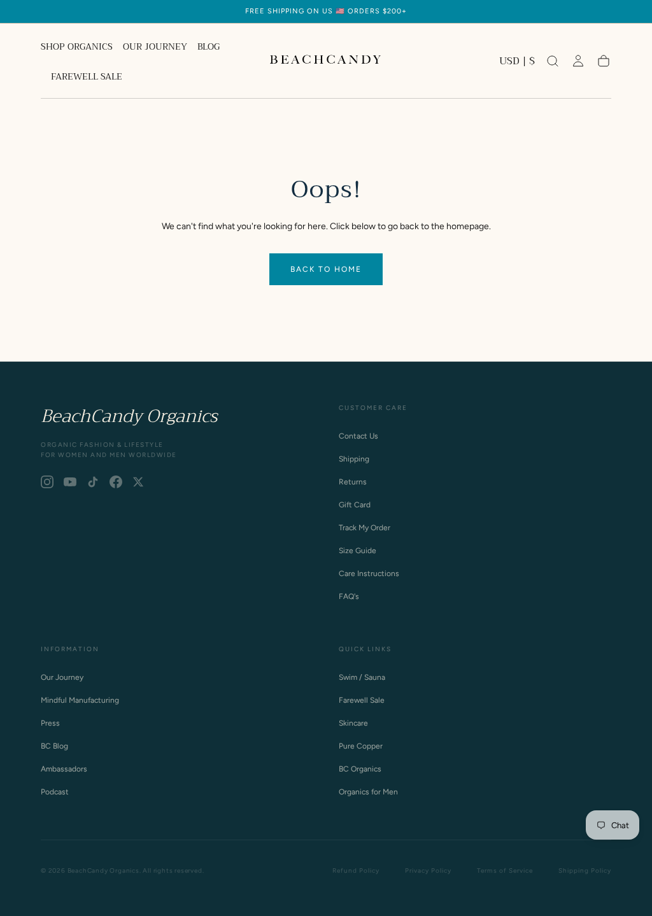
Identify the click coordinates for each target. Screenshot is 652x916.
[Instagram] (47, 482)
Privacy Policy (428, 870)
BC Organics (360, 769)
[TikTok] (93, 482)
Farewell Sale (362, 700)
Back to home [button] (326, 269)
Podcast (55, 791)
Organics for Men (368, 791)
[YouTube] (70, 482)
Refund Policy (355, 870)
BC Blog (54, 746)
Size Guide (357, 550)
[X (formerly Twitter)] (138, 482)
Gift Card (355, 504)
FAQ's (349, 596)
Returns (353, 481)
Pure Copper (361, 746)
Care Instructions (369, 573)
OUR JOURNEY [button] (155, 47)
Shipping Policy (584, 870)
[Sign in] (578, 61)
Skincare (353, 723)
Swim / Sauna (362, 677)
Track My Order (364, 527)
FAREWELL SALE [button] (86, 77)
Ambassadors (64, 769)
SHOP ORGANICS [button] (77, 47)
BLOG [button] (208, 47)
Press (50, 723)
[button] (517, 63)
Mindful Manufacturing (80, 700)
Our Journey (62, 677)
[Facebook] (116, 482)
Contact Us (358, 436)
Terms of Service (505, 870)
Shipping (354, 458)
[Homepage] (326, 61)
